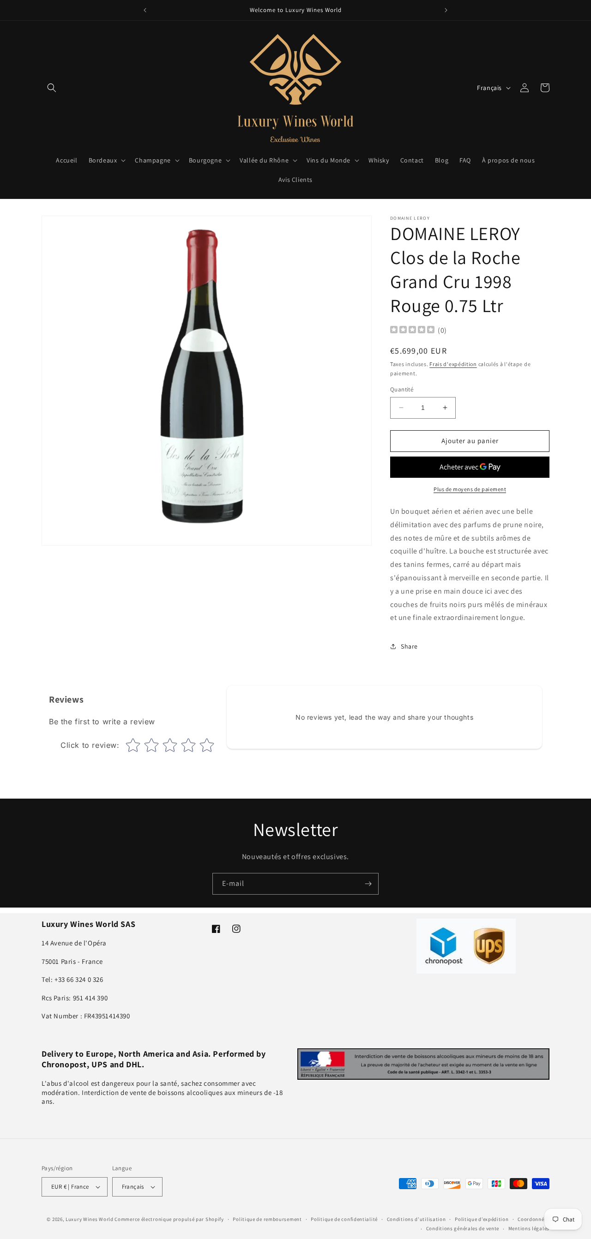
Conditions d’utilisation (416, 1219)
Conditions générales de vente (462, 1228)
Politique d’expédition (481, 1219)
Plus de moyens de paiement (470, 489)
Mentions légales (528, 1228)
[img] (412, 331)
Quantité (401, 389)
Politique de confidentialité (344, 1219)
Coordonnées (533, 1219)
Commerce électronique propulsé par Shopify (169, 1219)
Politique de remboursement (267, 1219)
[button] (52, 88)
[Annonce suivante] (446, 10)
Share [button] (409, 646)
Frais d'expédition (453, 364)
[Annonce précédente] (145, 10)
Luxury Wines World (90, 1219)
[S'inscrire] (368, 884)
